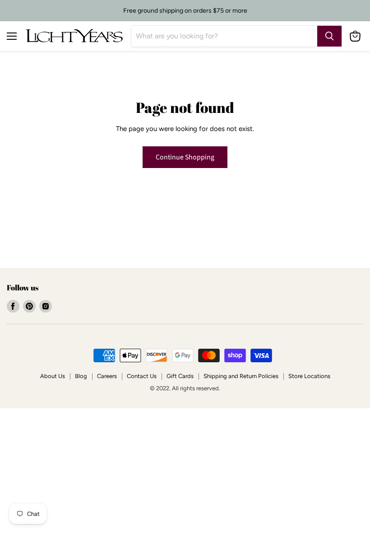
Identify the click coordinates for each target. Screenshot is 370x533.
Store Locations (309, 376)
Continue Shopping (185, 157)
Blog (81, 376)
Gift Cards (180, 376)
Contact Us (142, 376)
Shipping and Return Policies (241, 376)
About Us (52, 376)
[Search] (329, 36)
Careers (107, 376)
